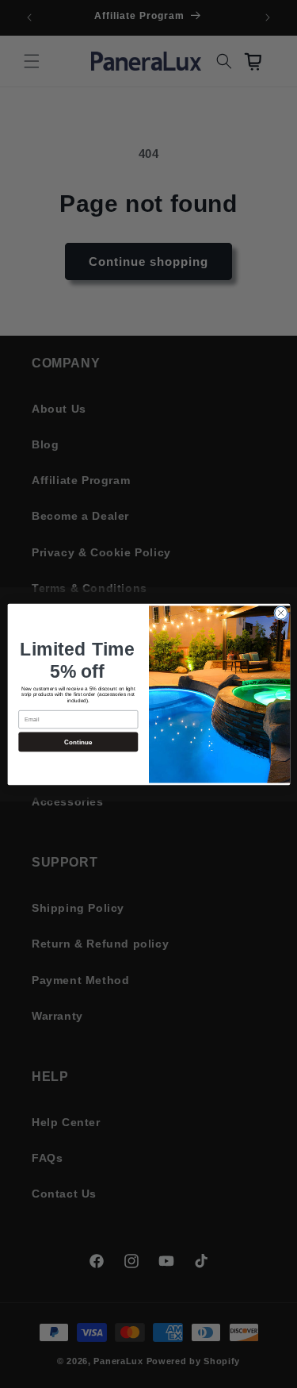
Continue (77, 741)
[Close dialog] (280, 612)
